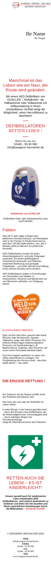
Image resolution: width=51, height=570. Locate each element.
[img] (31, 5)
